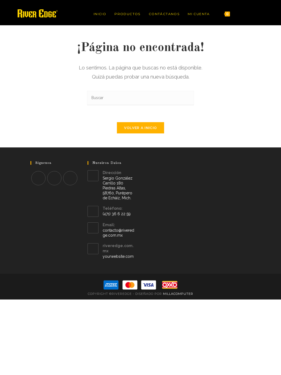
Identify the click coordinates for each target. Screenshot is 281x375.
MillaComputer (178, 294)
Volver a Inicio (140, 128)
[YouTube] (265, 14)
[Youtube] (70, 178)
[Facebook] (250, 14)
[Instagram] (258, 14)
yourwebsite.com (118, 256)
